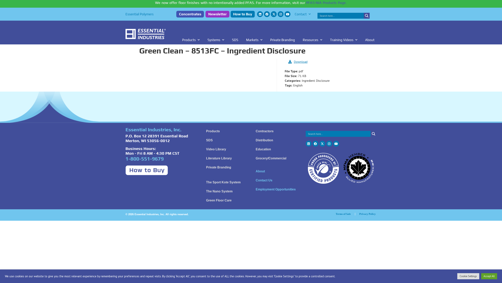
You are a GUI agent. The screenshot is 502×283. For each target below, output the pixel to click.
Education (263, 149)
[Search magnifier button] (367, 16)
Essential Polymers (140, 14)
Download (300, 62)
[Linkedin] (260, 14)
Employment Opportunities (276, 189)
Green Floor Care (219, 200)
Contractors (265, 131)
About (370, 40)
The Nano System (219, 191)
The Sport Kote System (223, 182)
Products (189, 40)
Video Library (216, 149)
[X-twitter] (274, 14)
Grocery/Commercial (271, 158)
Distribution (264, 140)
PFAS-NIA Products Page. (326, 3)
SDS (235, 40)
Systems (213, 40)
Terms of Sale (343, 213)
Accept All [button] (489, 276)
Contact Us (264, 180)
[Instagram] (281, 14)
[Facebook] (267, 14)
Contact (301, 14)
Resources (310, 40)
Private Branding (282, 40)
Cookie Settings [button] (468, 276)
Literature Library (219, 158)
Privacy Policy (367, 213)
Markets (252, 40)
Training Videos (341, 40)
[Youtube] (287, 14)
